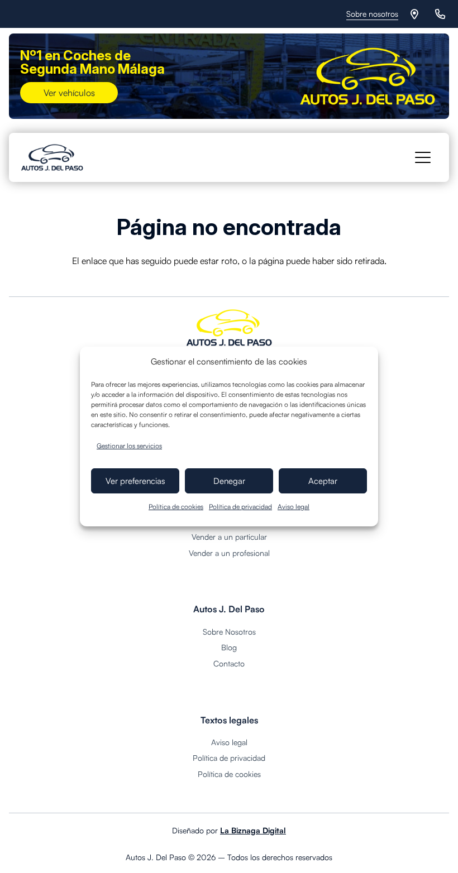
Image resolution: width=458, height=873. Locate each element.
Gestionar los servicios (129, 446)
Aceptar (322, 481)
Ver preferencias (135, 481)
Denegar (229, 481)
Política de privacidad (240, 506)
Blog (229, 647)
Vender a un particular (229, 536)
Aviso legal (293, 506)
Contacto (229, 663)
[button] (423, 157)
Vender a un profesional (229, 553)
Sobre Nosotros (229, 631)
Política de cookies (176, 506)
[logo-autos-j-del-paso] (52, 157)
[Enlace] (416, 14)
